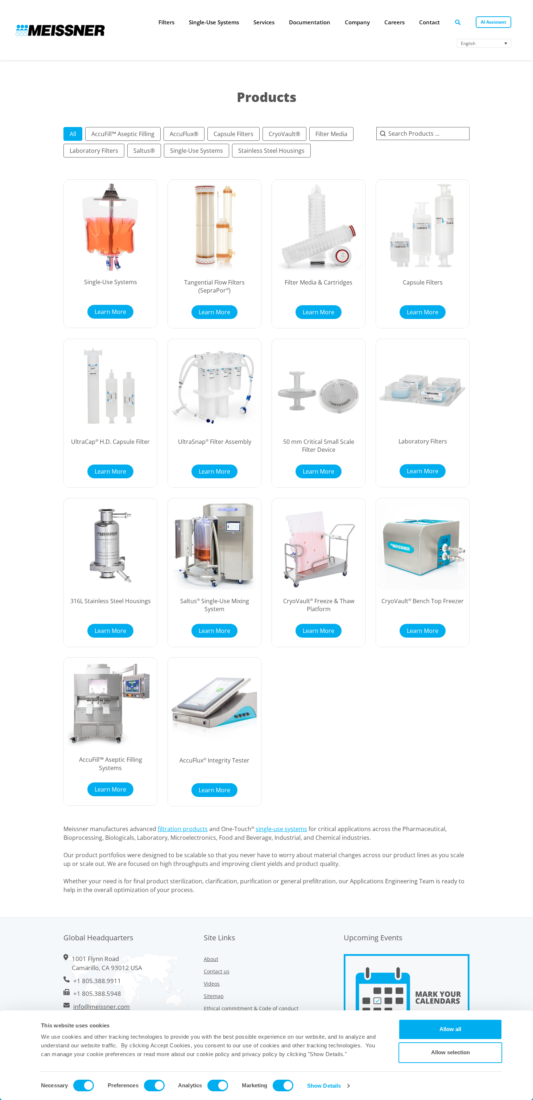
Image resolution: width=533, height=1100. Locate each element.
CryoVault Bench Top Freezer (422, 601)
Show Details (324, 1086)
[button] (72, 134)
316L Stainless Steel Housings (110, 601)
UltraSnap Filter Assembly (214, 442)
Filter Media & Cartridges (318, 282)
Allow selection (450, 1052)
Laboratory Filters (422, 441)
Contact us (217, 971)
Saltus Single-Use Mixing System (214, 605)
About (211, 959)
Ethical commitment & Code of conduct (251, 1008)
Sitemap (214, 996)
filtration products (183, 829)
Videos (212, 983)
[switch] (154, 1085)
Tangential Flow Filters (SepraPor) (214, 286)
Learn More (110, 312)
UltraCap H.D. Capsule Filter (110, 442)
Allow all (450, 1029)
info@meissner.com (101, 1006)
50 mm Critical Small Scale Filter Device (318, 446)
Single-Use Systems (110, 282)
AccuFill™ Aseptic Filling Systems (110, 764)
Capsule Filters (423, 282)
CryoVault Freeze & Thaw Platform (318, 605)
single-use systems (281, 829)
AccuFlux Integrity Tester (214, 760)
